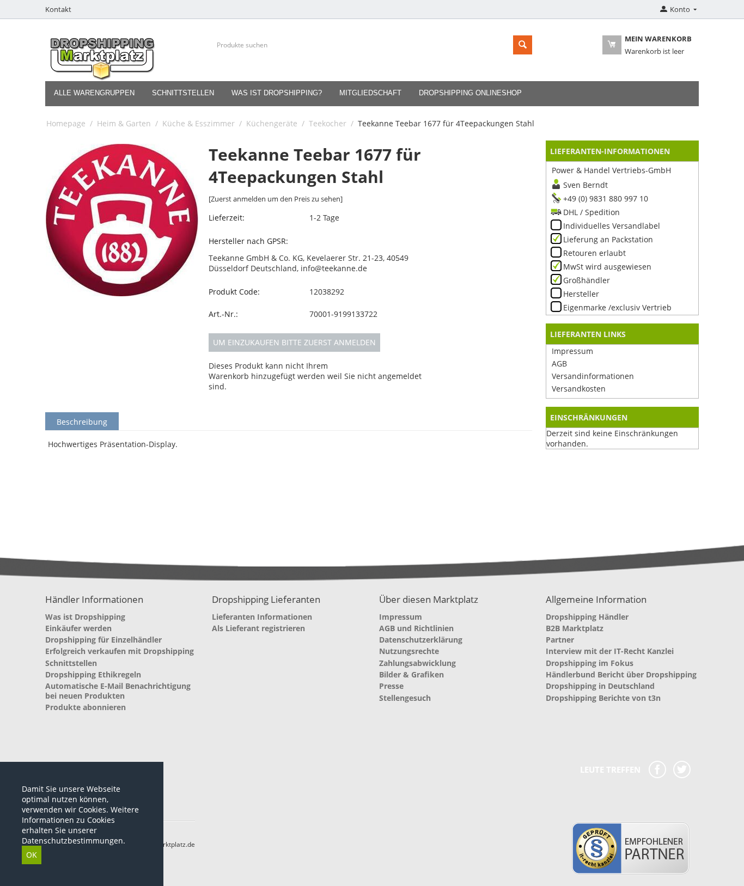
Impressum (572, 351)
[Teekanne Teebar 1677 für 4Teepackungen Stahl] (122, 220)
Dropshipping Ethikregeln (93, 674)
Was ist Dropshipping (85, 617)
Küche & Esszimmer (198, 123)
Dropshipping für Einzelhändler (103, 639)
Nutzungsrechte (409, 651)
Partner (560, 639)
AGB (559, 363)
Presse (391, 686)
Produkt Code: (234, 291)
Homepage (66, 123)
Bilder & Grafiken (411, 674)
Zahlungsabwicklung (417, 663)
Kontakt (58, 9)
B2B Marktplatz (574, 628)
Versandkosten (579, 388)
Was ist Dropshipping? (276, 93)
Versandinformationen (593, 376)
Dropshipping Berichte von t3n (603, 698)
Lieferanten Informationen (262, 617)
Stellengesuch (405, 698)
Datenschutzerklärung (420, 639)
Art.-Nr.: (223, 314)
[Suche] (522, 44)
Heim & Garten (124, 123)
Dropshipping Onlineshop (470, 93)
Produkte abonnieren (85, 707)
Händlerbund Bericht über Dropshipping (621, 674)
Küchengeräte (271, 123)
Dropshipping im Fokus (589, 663)
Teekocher (327, 123)
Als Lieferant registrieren (258, 628)
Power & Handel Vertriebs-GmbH (611, 170)
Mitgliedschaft (370, 93)
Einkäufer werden (78, 628)
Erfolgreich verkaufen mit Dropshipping (119, 651)
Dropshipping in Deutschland (600, 686)
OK (31, 855)
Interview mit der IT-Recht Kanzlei (610, 651)
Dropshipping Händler (587, 617)
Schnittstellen (183, 93)
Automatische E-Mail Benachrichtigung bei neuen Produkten (118, 690)
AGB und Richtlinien (416, 628)
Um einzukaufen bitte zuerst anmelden (294, 342)
